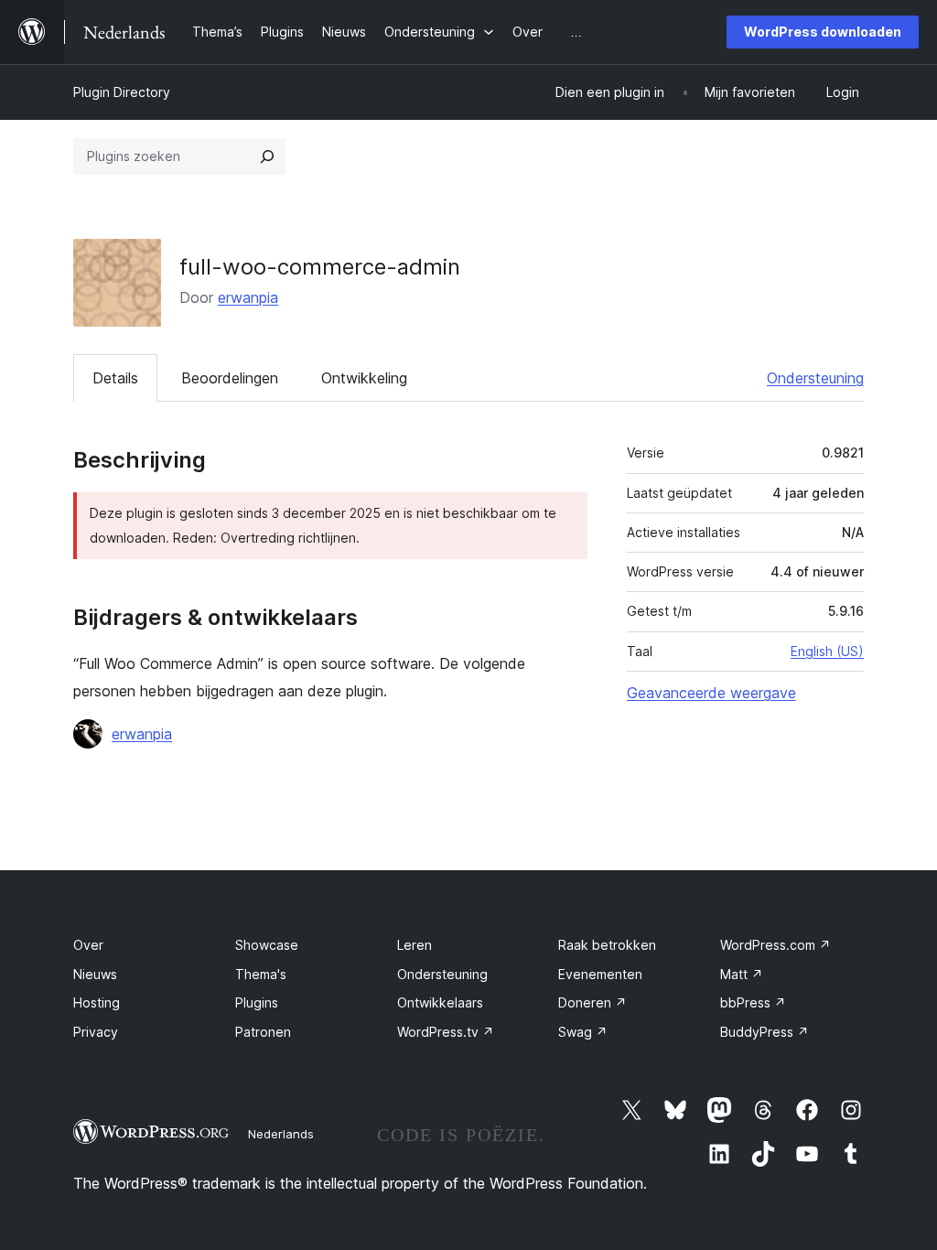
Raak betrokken (607, 945)
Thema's (260, 974)
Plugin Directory (121, 92)
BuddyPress (764, 1032)
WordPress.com (775, 945)
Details (115, 378)
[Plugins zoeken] (267, 156)
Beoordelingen (229, 378)
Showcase (266, 945)
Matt (741, 974)
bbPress (753, 1002)
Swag (583, 1032)
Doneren (592, 1002)
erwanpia (248, 297)
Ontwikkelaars (440, 1002)
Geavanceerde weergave (711, 693)
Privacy (95, 1032)
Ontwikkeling (364, 378)
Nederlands (281, 1133)
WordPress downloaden (822, 31)
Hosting (96, 1002)
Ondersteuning (815, 378)
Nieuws (95, 974)
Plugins (256, 1002)
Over (88, 945)
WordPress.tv (445, 1032)
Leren (414, 945)
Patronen (263, 1032)
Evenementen (600, 974)
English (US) (827, 651)
